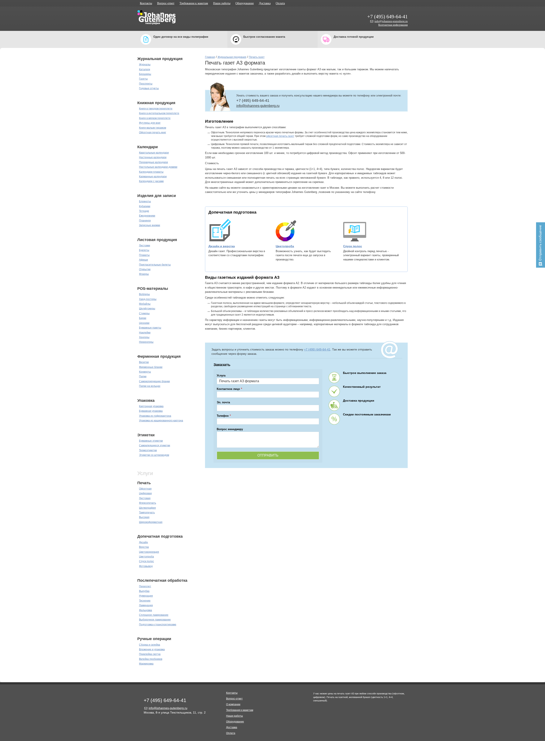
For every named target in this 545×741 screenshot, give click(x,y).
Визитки (144, 362)
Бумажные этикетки (151, 440)
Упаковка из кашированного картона (161, 420)
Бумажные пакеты (150, 327)
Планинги (145, 220)
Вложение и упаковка (152, 649)
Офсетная (145, 488)
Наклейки (145, 332)
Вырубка (144, 591)
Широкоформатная (150, 522)
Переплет (145, 586)
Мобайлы (145, 303)
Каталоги (144, 69)
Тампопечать (147, 512)
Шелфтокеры (147, 308)
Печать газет (257, 57)
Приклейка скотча (150, 654)
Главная (210, 57)
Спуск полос (146, 561)
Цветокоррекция (149, 551)
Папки (142, 376)
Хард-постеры (147, 299)
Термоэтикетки (148, 450)
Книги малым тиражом (152, 127)
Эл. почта (223, 402)
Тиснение (145, 600)
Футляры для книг (150, 122)
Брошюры (145, 74)
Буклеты (144, 250)
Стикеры (144, 313)
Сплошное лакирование (153, 614)
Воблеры (144, 294)
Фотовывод (146, 566)
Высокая (144, 517)
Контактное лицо (228, 389)
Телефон (223, 415)
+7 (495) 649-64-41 (387, 16)
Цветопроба (146, 556)
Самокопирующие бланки (154, 381)
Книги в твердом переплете (155, 108)
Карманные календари (153, 176)
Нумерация (146, 595)
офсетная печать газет (280, 136)
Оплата (280, 3)
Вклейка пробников (150, 659)
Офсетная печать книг (152, 132)
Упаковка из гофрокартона (155, 415)
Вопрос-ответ (165, 3)
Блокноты (145, 201)
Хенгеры (144, 337)
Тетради (144, 211)
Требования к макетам (193, 3)
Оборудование (244, 3)
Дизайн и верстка (221, 246)
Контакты (146, 3)
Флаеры (144, 274)
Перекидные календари (153, 162)
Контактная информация (393, 24)
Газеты (143, 78)
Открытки (145, 269)
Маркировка (146, 663)
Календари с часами (151, 181)
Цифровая (145, 493)
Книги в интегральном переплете (159, 113)
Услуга (221, 375)
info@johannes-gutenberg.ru (391, 21)
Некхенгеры (146, 341)
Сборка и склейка (149, 644)
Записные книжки (149, 225)
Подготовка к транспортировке (157, 624)
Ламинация (146, 605)
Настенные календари (152, 157)
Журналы (145, 64)
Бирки (142, 318)
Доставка (265, 3)
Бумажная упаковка (151, 410)
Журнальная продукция (232, 57)
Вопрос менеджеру (230, 429)
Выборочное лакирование (155, 619)
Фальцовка (145, 610)
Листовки (144, 245)
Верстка (144, 547)
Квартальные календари (154, 152)
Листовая (145, 498)
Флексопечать (147, 502)
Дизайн (143, 542)
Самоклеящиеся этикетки (154, 445)
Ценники (144, 323)
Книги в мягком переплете (155, 118)
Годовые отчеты (149, 88)
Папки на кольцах (149, 386)
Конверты (145, 371)
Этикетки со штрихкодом (154, 455)
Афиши (143, 259)
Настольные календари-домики (158, 166)
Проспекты (145, 83)
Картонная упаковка (151, 406)
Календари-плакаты (151, 171)
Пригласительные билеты (155, 264)
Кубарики (144, 206)
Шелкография (147, 507)
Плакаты (144, 255)
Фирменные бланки (150, 367)
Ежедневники (147, 215)
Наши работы (221, 3)
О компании (233, 704)
